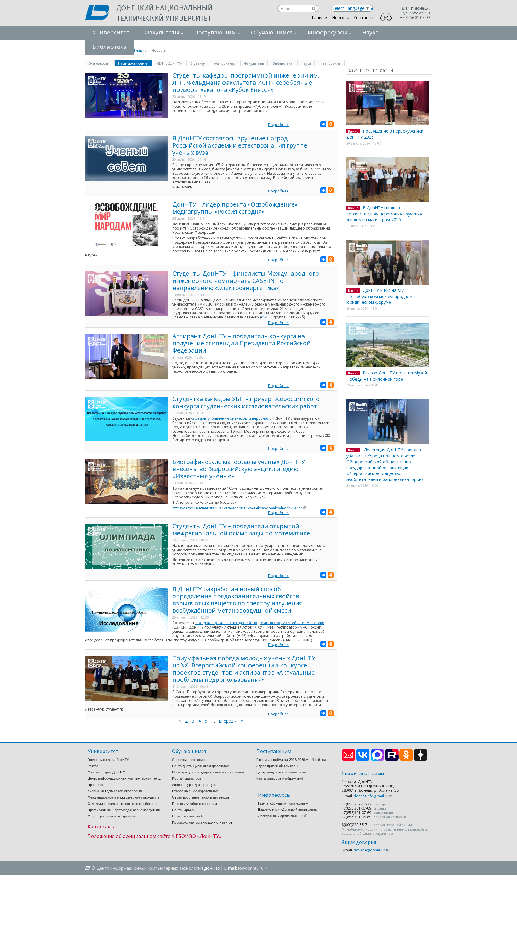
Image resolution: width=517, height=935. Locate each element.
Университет (111, 32)
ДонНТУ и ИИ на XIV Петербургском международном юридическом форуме (379, 296)
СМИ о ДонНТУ (169, 63)
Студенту (197, 63)
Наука (370, 32)
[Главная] (101, 13)
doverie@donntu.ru (372, 850)
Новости (341, 17)
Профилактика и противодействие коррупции (124, 810)
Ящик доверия (359, 842)
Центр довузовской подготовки (281, 772)
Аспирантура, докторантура (194, 785)
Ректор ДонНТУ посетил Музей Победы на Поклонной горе (386, 376)
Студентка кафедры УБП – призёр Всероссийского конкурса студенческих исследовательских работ (246, 402)
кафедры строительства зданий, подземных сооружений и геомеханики (259, 622)
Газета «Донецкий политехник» (283, 803)
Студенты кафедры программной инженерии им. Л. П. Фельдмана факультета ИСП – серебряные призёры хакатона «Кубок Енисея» (245, 82)
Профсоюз (96, 785)
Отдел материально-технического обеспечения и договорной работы (125, 803)
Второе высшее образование (195, 791)
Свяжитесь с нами (363, 774)
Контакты (363, 17)
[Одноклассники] (331, 124)
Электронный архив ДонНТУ (282, 816)
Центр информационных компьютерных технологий (125, 778)
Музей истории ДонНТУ (106, 772)
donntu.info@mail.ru (373, 796)
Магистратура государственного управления (208, 772)
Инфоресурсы (327, 32)
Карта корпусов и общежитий (279, 778)
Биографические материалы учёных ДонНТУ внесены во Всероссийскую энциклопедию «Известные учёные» (238, 469)
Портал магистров (186, 778)
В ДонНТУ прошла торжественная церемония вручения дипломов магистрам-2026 (384, 213)
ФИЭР (266, 317)
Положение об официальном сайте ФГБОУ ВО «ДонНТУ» (154, 836)
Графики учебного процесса (194, 803)
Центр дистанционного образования (201, 766)
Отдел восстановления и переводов (201, 797)
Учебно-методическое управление (115, 791)
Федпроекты (330, 63)
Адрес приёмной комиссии (277, 766)
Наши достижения (135, 63)
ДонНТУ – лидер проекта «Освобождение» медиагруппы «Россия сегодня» (235, 207)
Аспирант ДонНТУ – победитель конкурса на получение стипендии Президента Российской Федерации (241, 343)
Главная (320, 17)
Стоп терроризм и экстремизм (112, 816)
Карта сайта (102, 826)
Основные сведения (188, 759)
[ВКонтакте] (323, 124)
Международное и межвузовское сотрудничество (125, 797)
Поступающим (215, 32)
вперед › (227, 721)
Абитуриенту (224, 63)
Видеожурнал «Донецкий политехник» (288, 809)
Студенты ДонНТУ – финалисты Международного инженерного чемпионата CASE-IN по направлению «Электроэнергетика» (245, 280)
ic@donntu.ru (252, 868)
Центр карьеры (184, 810)
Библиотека (282, 63)
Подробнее (278, 124)
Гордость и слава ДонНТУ (108, 759)
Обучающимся (272, 32)
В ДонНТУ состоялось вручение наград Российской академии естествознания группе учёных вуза (239, 145)
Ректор (93, 766)
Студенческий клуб (187, 816)
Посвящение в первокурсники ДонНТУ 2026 (384, 134)
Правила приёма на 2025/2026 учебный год (291, 759)
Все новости (99, 63)
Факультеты (162, 32)
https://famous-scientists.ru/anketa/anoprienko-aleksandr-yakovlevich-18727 (239, 508)
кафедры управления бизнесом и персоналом (232, 418)
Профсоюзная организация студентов (202, 822)
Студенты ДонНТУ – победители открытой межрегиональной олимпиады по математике (241, 529)
